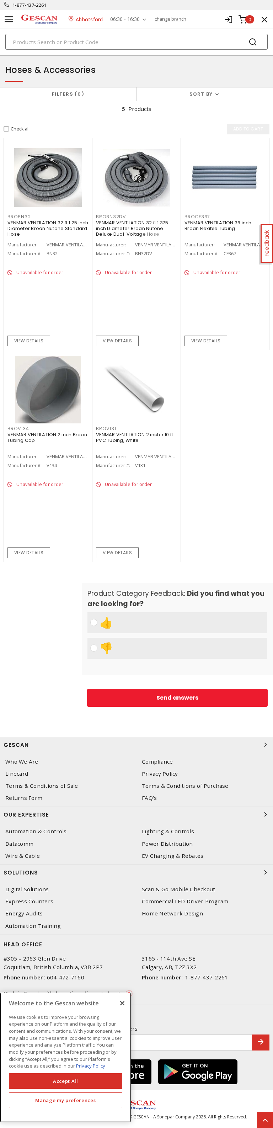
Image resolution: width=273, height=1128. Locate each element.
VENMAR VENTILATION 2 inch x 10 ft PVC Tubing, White (134, 437)
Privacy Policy (160, 773)
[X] (122, 1003)
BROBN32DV (111, 217)
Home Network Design (172, 913)
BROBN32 (19, 217)
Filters (66, 94)
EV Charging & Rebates (172, 855)
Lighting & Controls (168, 831)
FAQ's (149, 798)
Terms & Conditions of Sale (41, 785)
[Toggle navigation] (9, 19)
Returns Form (23, 798)
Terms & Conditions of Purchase (185, 785)
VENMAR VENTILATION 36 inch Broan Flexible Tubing (218, 225)
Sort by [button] (201, 94)
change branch (170, 19)
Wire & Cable (22, 855)
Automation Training (33, 926)
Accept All (65, 1081)
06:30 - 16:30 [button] (125, 19)
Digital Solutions (27, 889)
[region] (65, 1057)
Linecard (16, 773)
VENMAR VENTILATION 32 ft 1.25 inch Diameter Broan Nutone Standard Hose (48, 228)
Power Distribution (167, 843)
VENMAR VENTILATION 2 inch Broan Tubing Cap (47, 437)
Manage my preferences (65, 1100)
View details (29, 341)
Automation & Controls (35, 831)
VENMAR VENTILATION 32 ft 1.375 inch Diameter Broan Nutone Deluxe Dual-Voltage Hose (132, 228)
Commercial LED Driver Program (185, 901)
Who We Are (21, 761)
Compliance (157, 761)
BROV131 (106, 429)
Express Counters (29, 901)
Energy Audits (24, 913)
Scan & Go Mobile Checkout (178, 889)
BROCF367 (197, 217)
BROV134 (18, 429)
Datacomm (19, 843)
